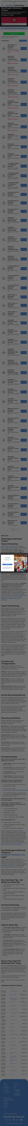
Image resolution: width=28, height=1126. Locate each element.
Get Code (7, 564)
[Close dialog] (26, 555)
